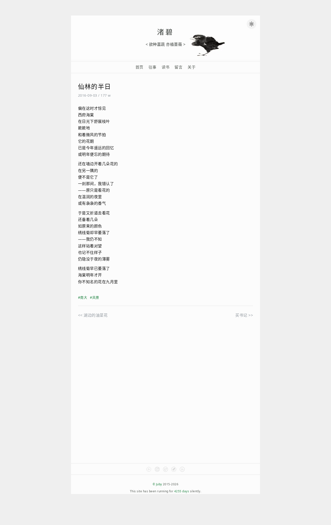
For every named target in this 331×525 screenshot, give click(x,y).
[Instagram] (157, 471)
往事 (153, 67)
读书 (166, 67)
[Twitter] (165, 471)
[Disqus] (165, 396)
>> (244, 315)
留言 (178, 67)
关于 (192, 67)
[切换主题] (251, 24)
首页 (139, 67)
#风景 (94, 297)
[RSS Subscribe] (182, 471)
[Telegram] (173, 471)
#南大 (82, 297)
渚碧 (165, 32)
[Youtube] (148, 471)
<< (93, 315)
